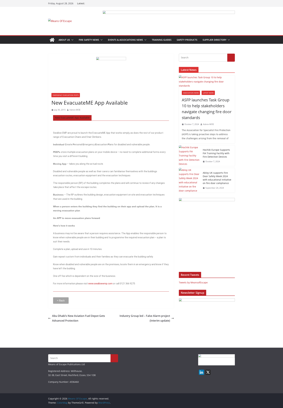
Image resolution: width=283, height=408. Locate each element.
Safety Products (187, 39)
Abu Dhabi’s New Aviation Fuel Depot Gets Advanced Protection (78, 318)
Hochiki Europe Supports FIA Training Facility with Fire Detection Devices (216, 153)
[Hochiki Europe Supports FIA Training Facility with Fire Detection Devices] (189, 155)
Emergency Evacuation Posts (66, 95)
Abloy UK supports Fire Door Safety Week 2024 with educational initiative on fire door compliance (217, 178)
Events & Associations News (125, 39)
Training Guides (161, 39)
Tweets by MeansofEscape (193, 282)
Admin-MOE (74, 109)
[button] (72, 40)
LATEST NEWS (208, 93)
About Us (64, 39)
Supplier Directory (214, 39)
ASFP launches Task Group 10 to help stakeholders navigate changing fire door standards (207, 108)
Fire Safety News (89, 39)
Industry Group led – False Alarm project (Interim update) (145, 318)
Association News (191, 93)
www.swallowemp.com (100, 283)
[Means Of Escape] (52, 40)
